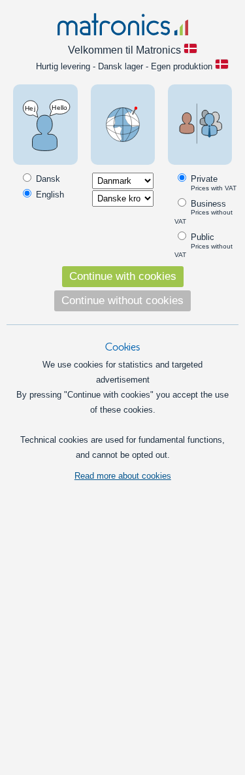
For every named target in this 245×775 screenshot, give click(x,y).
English (48, 194)
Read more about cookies (122, 476)
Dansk (46, 179)
